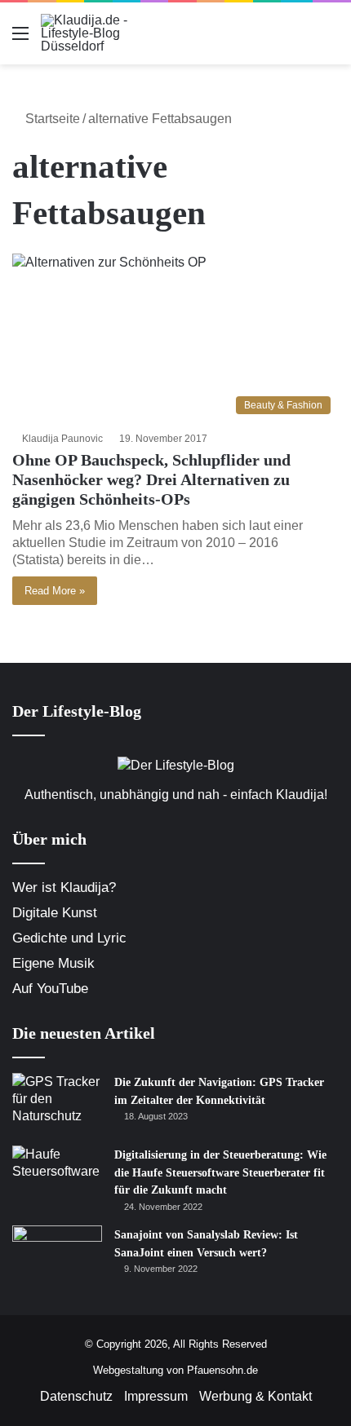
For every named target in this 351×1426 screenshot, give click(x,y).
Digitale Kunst (54, 912)
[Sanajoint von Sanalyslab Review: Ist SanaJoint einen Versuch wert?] (57, 1256)
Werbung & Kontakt (255, 1396)
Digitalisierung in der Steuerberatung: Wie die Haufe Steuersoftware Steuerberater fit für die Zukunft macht (220, 1172)
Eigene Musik (53, 963)
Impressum (156, 1396)
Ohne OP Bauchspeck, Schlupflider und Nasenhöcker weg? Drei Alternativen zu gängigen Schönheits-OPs (151, 479)
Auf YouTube (50, 988)
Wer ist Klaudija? (64, 887)
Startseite (51, 119)
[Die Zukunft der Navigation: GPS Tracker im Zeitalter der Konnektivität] (57, 1103)
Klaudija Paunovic (62, 438)
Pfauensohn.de (222, 1370)
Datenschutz (76, 1396)
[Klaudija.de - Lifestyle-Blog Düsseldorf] (106, 33)
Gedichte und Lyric (69, 938)
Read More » (54, 591)
